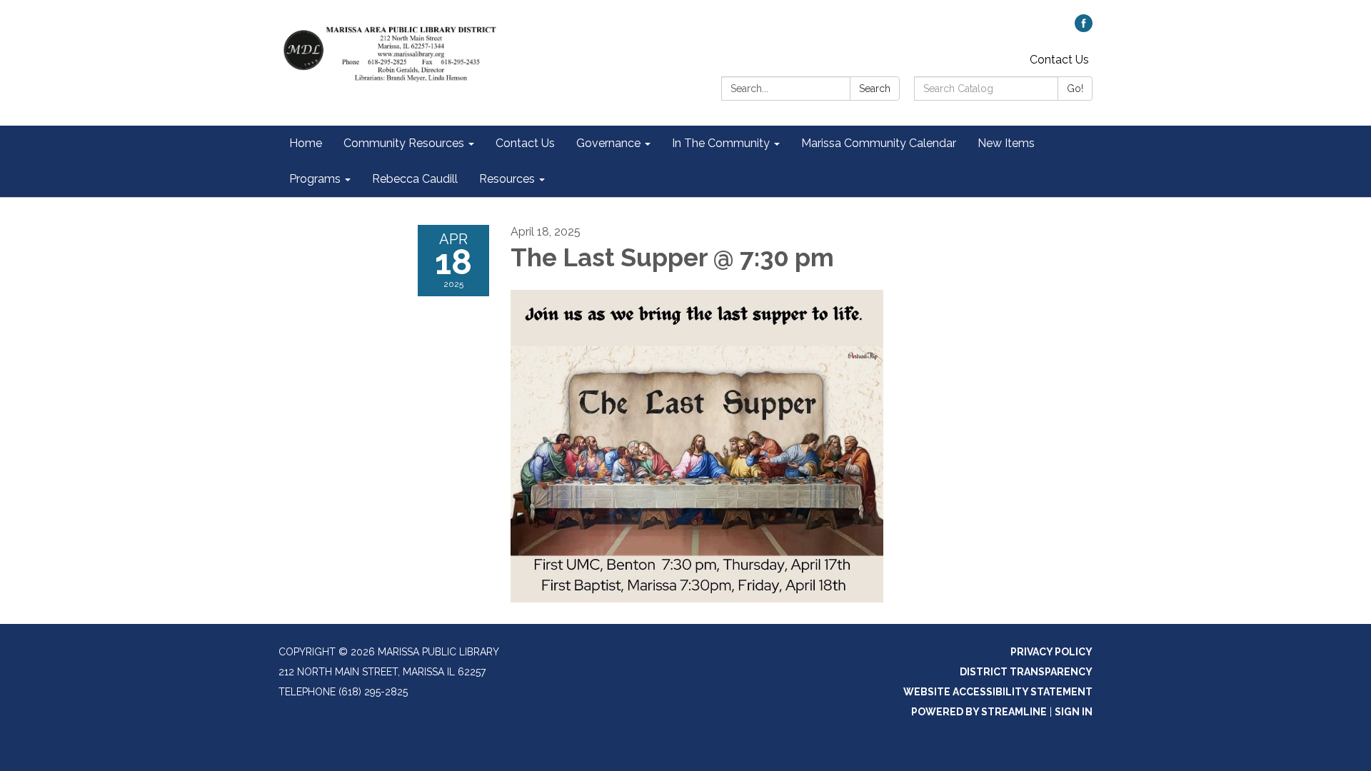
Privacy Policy (1051, 651)
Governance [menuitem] (608, 143)
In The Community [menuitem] (721, 143)
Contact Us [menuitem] (525, 143)
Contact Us (1059, 59)
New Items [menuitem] (1006, 143)
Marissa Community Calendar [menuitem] (878, 143)
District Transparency (1026, 671)
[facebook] (1084, 28)
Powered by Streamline (979, 711)
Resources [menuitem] (507, 179)
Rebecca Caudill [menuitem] (415, 179)
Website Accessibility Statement (998, 691)
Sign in (1074, 711)
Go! (1075, 88)
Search (874, 88)
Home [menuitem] (305, 143)
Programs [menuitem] (315, 179)
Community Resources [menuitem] (403, 143)
